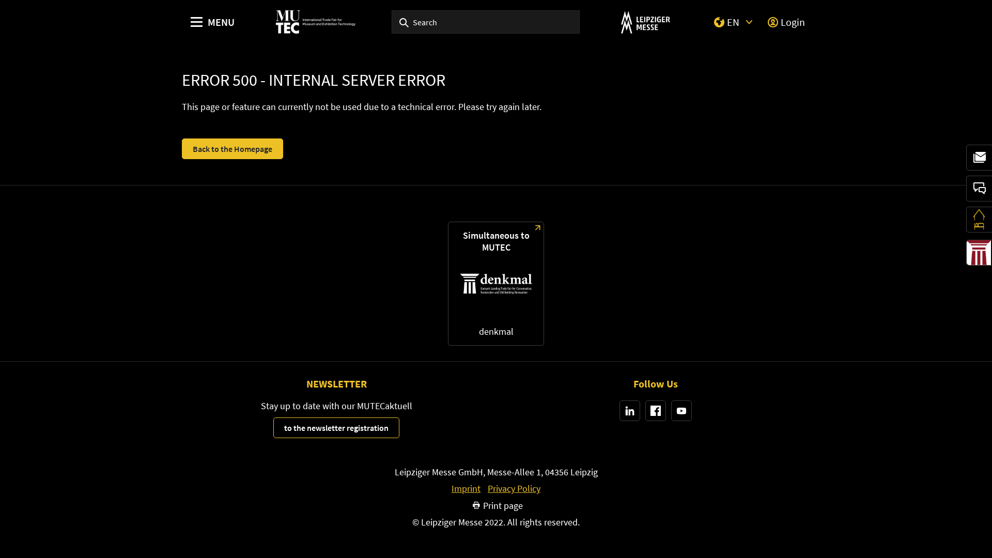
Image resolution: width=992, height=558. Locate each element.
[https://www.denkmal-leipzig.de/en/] (496, 283)
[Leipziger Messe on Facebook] (655, 410)
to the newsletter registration (336, 428)
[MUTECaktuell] (979, 158)
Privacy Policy (514, 488)
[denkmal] (979, 253)
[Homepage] (316, 22)
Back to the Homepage (232, 149)
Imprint (466, 488)
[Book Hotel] (979, 220)
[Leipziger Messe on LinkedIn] (629, 410)
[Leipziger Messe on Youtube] (681, 410)
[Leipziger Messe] (645, 22)
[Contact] (979, 189)
